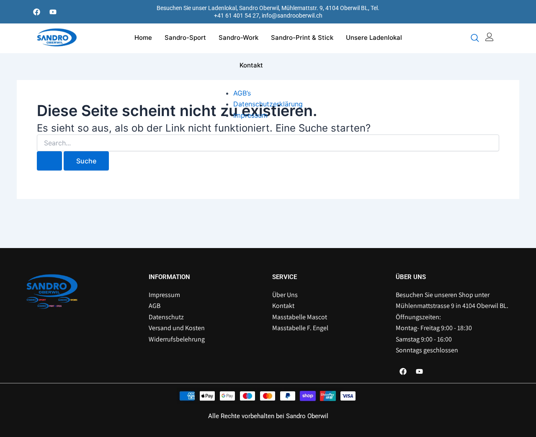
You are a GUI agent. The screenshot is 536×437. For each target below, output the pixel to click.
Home (143, 37)
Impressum (250, 115)
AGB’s (242, 93)
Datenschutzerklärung (268, 104)
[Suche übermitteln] (49, 161)
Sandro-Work (238, 37)
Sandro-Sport (185, 37)
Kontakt (251, 65)
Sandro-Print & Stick (302, 37)
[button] (474, 38)
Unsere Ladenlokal (374, 37)
